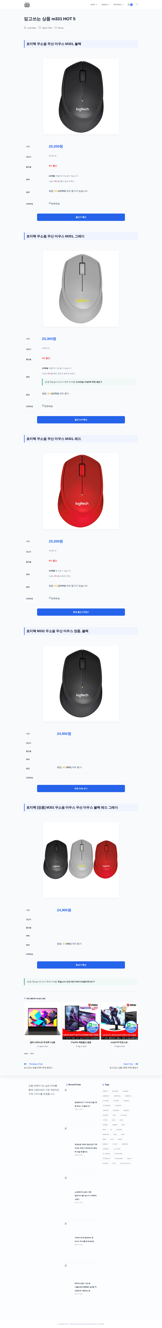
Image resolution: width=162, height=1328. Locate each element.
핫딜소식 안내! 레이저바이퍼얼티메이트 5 (76, 982)
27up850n (118, 1105)
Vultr (86, 1324)
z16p (114, 1163)
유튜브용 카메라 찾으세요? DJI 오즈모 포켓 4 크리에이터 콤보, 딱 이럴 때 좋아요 (86, 1148)
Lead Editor (31, 28)
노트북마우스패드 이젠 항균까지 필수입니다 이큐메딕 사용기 (86, 1195)
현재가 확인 (81, 965)
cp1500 (105, 1120)
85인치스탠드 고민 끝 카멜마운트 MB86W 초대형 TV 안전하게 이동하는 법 (86, 1287)
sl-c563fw (106, 1153)
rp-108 (115, 1144)
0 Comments (87, 1109)
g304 (113, 1120)
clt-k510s (123, 1115)
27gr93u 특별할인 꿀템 (81, 1042)
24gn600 (125, 1091)
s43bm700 (125, 1144)
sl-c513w (117, 1149)
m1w (104, 1129)
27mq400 (126, 1101)
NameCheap (92, 1324)
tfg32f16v (106, 1158)
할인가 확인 (81, 217)
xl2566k (105, 1163)
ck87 (114, 1115)
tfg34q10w (119, 1158)
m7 (111, 1129)
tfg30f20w (118, 1153)
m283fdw (106, 1134)
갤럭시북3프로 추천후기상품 (42, 1042)
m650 (104, 1139)
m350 (122, 1134)
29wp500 (105, 1110)
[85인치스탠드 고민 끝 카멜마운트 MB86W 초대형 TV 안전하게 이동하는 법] (69, 1288)
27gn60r (106, 1101)
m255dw (119, 1129)
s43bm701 (106, 1149)
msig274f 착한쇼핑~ (119, 1042)
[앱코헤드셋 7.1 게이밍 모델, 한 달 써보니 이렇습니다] (69, 1105)
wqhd (129, 1158)
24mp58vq (117, 1096)
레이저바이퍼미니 (125, 1163)
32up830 (105, 1115)
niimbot (105, 1144)
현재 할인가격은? (81, 612)
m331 (32, 1054)
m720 (112, 1139)
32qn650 (126, 1110)
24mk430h (106, 1096)
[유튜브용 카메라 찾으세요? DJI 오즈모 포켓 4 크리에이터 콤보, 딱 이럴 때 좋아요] (69, 1149)
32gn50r (116, 1110)
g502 (121, 1120)
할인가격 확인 (81, 420)
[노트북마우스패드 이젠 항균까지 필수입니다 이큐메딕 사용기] (69, 1197)
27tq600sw (106, 1105)
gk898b (114, 1125)
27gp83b (116, 1101)
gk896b (105, 1125)
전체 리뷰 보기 (81, 788)
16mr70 (105, 1091)
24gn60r (115, 1091)
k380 (123, 1125)
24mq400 (128, 1096)
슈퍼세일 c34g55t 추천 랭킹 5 (89, 382)
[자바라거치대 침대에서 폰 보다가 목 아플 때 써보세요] (69, 1240)
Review (61, 28)
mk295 (120, 1139)
